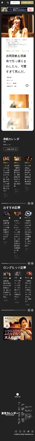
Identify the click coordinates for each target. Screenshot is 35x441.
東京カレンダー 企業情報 (19, 421)
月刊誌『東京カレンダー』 (28, 407)
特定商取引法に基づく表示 (22, 420)
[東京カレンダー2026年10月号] (18, 328)
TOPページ (19, 403)
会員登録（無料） (27, 2)
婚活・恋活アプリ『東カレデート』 (28, 411)
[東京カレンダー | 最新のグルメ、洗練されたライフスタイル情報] (2, 2)
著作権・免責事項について (22, 414)
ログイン (15, 2)
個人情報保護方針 (22, 408)
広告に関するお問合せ (19, 414)
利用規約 (22, 405)
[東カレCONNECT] (17, 9)
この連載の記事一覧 (11, 149)
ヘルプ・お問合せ (19, 408)
